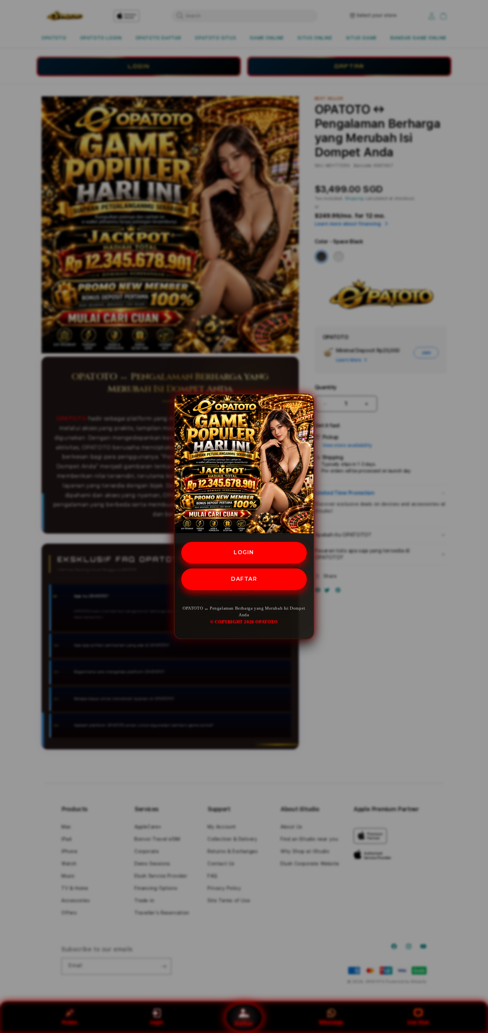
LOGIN (244, 552)
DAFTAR (244, 578)
